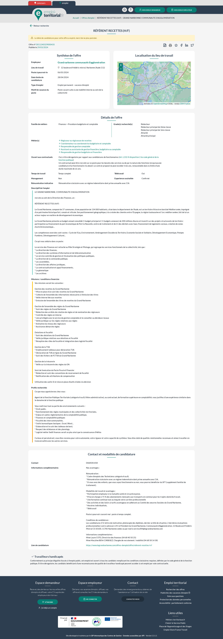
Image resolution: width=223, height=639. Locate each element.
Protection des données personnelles (175, 599)
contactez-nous (132, 599)
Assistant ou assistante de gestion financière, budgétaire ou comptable (91, 149)
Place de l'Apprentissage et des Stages (175, 626)
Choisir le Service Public (175, 623)
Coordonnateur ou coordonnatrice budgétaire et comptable (86, 143)
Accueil (76, 18)
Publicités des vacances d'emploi (174, 593)
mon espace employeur (183, 10)
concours (40, 3)
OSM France (185, 103)
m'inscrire (49, 602)
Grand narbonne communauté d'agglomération (81, 62)
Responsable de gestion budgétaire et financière (81, 152)
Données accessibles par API (133, 636)
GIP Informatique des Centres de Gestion (106, 636)
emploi (65, 3)
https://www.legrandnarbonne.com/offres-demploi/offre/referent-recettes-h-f (119, 545)
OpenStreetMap (160, 103)
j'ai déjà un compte (49, 608)
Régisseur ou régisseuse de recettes (76, 140)
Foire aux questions (175, 596)
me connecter (91, 599)
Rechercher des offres (175, 589)
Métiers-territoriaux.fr (175, 619)
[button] (121, 65)
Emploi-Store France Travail (175, 630)
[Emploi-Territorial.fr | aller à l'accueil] (49, 15)
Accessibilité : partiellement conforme (175, 603)
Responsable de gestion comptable (75, 146)
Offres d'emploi (88, 18)
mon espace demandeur (151, 10)
